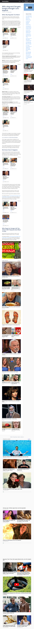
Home (20, 1)
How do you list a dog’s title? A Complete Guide (29, 39)
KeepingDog (5, 1)
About (30, 1)
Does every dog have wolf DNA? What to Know (28, 53)
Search (27, 6)
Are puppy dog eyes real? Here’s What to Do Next (28, 42)
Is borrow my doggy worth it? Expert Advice (28, 31)
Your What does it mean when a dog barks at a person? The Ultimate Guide (29, 17)
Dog (22, 1)
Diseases (26, 1)
